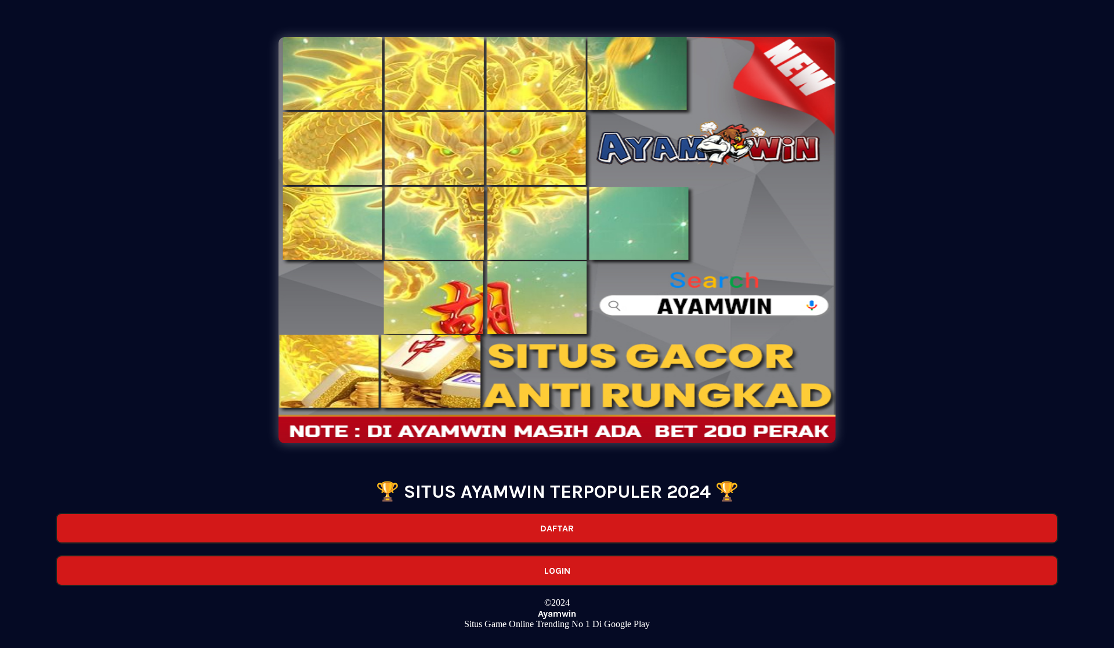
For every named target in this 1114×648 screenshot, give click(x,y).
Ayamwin (557, 613)
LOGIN (557, 570)
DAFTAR (557, 528)
